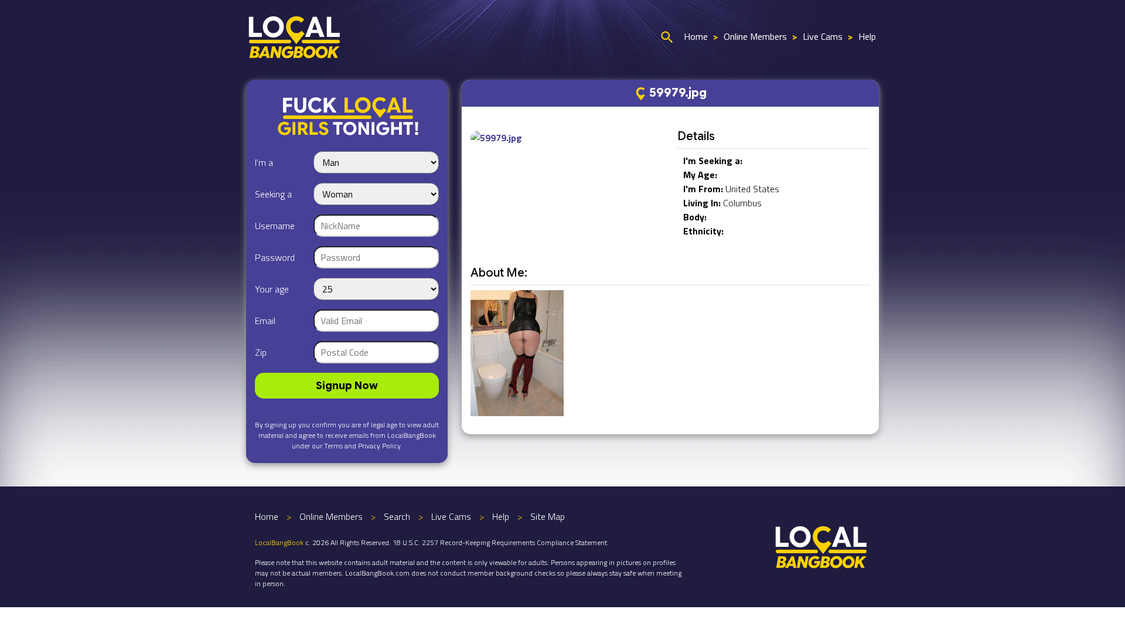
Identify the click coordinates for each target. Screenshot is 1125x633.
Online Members (755, 36)
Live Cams (823, 36)
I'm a (264, 162)
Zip (261, 352)
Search (397, 516)
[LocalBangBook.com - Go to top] (821, 546)
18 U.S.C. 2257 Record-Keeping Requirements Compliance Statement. (501, 542)
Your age (272, 289)
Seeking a (273, 194)
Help (867, 36)
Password (275, 257)
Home (696, 36)
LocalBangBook (279, 542)
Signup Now (347, 385)
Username (275, 226)
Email (265, 321)
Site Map (547, 516)
